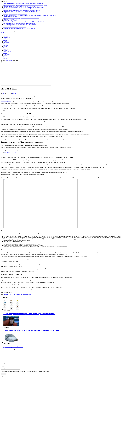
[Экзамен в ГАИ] (26, 85)
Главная (5, 34)
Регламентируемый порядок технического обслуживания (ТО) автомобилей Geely (23, 21)
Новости (5, 36)
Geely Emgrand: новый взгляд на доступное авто (15, 14)
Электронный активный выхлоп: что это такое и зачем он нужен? (19, 28)
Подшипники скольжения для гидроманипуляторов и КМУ (18, 8)
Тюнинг (5, 47)
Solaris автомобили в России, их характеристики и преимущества (19, 24)
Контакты (5, 58)
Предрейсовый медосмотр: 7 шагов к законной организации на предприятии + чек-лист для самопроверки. (30, 15)
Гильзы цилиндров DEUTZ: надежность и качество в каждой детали (20, 11)
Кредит (5, 55)
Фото (4, 38)
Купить (5, 56)
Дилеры (5, 46)
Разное (5, 53)
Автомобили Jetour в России (10, 19)
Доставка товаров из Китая (10, 16)
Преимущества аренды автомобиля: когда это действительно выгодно (20, 6)
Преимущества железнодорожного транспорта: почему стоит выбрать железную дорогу (25, 5)
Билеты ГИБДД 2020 (6, 101)
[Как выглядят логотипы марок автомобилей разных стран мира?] (11, 309)
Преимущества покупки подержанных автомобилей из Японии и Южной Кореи (23, 3)
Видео (5, 40)
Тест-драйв (6, 42)
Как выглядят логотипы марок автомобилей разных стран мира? (19, 23)
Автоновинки (6, 37)
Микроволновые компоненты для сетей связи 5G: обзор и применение (31, 330)
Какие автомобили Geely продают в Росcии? (14, 27)
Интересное (6, 43)
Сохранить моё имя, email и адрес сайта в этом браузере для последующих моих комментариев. (25, 371)
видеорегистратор (34, 252)
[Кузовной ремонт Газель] (11, 342)
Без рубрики (6, 54)
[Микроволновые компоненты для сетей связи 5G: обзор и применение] (11, 325)
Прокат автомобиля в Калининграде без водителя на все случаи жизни (21, 18)
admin (3, 93)
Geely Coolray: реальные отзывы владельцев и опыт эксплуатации (19, 12)
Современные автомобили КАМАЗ (12, 20)
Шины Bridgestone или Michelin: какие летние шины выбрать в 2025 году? (21, 10)
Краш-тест (6, 49)
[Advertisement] (14, 402)
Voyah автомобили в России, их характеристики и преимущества (19, 25)
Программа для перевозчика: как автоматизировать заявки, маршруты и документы (24, 7)
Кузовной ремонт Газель (13, 347)
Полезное (5, 45)
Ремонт (5, 41)
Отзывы (5, 50)
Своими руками (7, 51)
